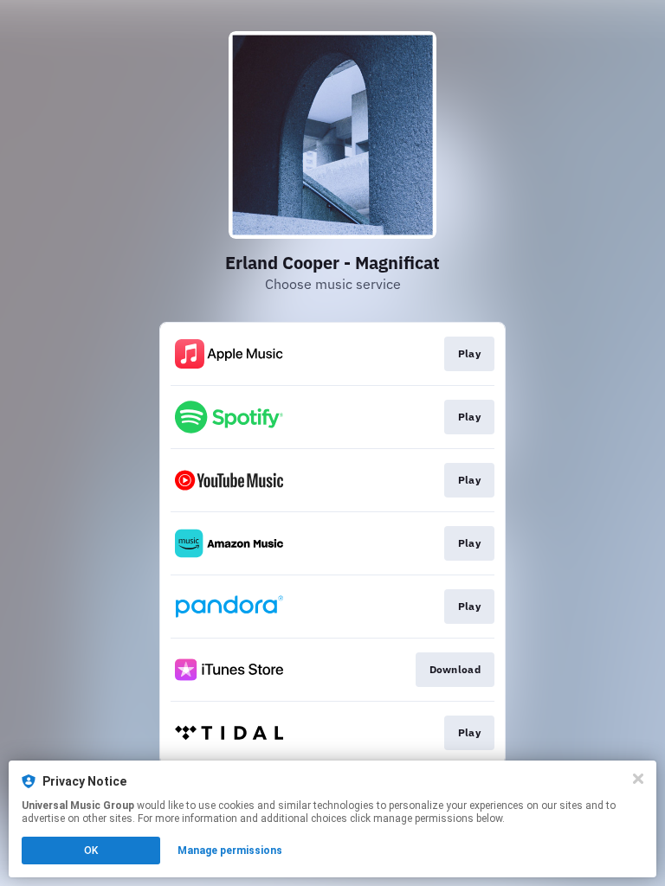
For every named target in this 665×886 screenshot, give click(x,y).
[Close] (638, 779)
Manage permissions (230, 850)
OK (91, 850)
